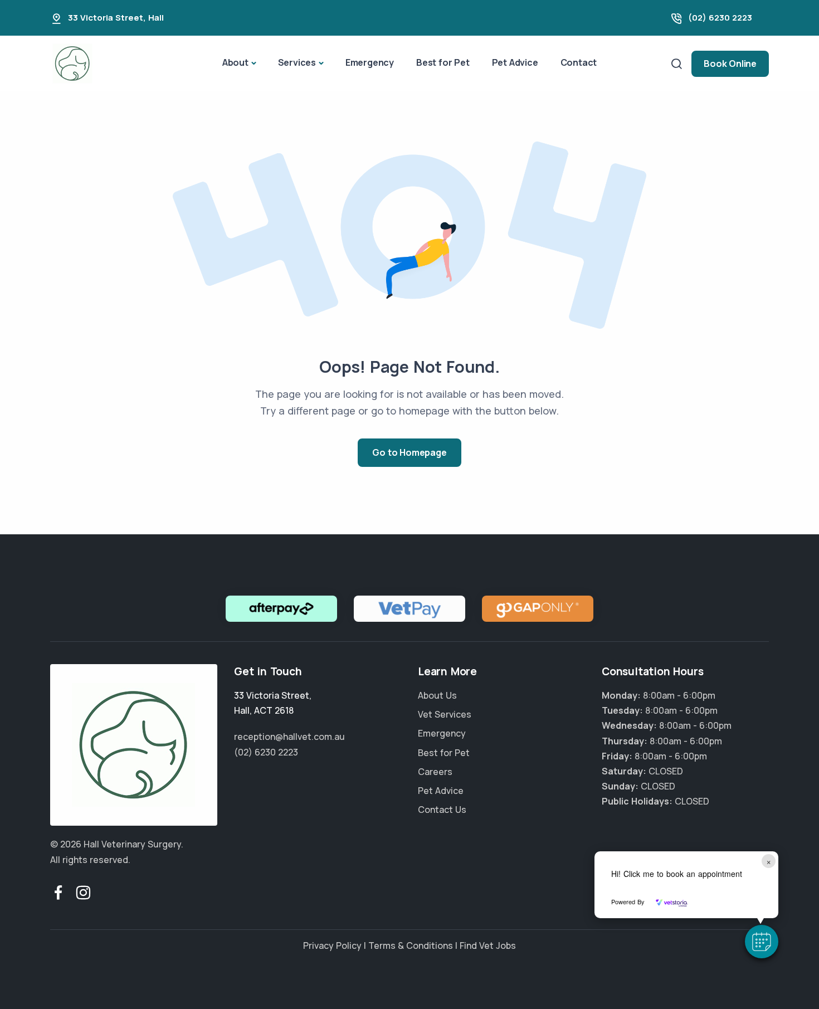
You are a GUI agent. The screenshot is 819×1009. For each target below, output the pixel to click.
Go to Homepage (409, 452)
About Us (437, 695)
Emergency (369, 62)
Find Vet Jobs (488, 945)
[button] (761, 941)
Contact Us (442, 809)
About (235, 62)
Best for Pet (443, 62)
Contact (578, 62)
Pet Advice (515, 62)
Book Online (730, 63)
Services (297, 62)
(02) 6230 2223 (720, 17)
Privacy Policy (332, 945)
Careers (435, 772)
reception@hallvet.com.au (289, 736)
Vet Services (444, 714)
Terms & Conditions (410, 945)
